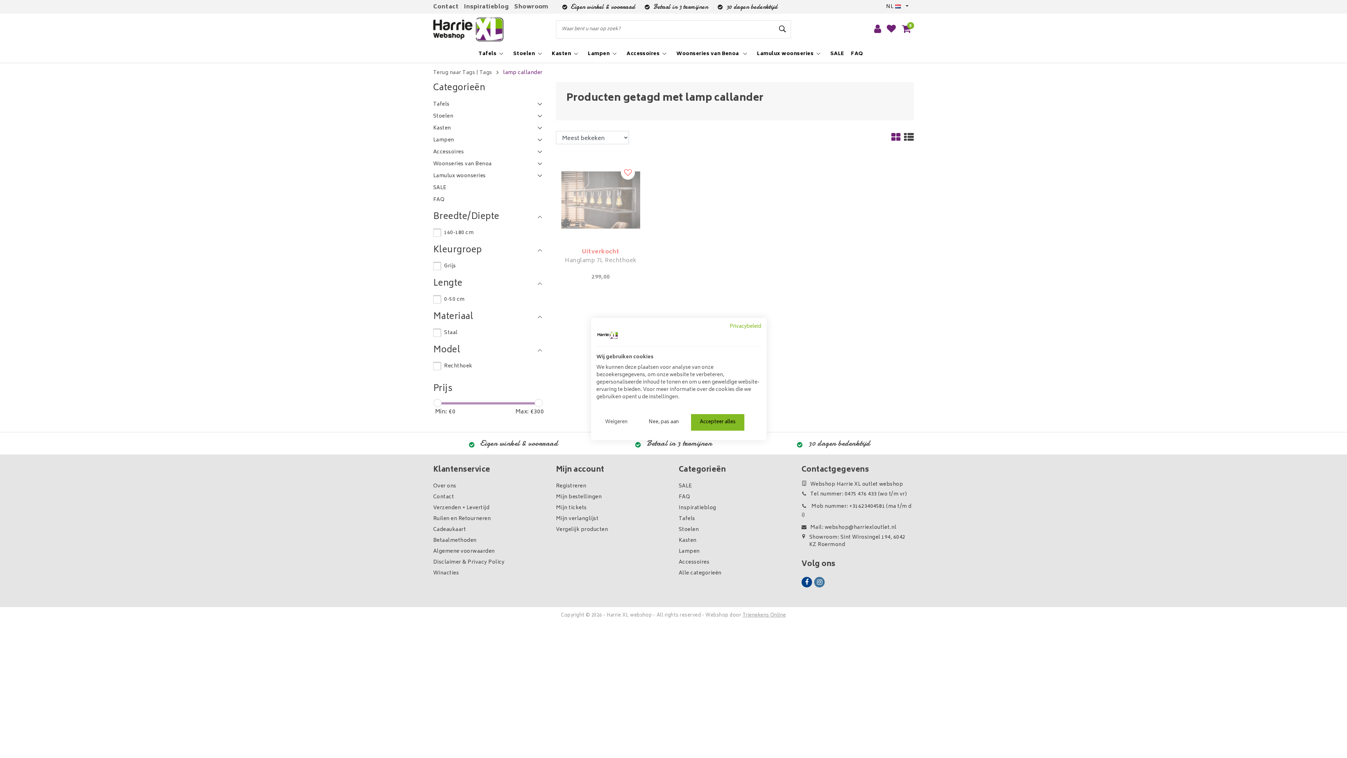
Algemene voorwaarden (464, 551)
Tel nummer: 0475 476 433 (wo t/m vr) (858, 494)
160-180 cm (459, 232)
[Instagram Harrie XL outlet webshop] (819, 582)
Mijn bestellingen (579, 497)
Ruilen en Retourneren (462, 518)
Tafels (687, 518)
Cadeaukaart (449, 529)
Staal (450, 332)
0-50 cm (454, 299)
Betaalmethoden (455, 540)
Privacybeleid (745, 327)
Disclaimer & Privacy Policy (469, 562)
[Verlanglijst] (891, 29)
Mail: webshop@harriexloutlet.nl (853, 527)
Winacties (446, 573)
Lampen (689, 551)
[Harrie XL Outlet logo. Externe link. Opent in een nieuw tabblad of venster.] (607, 335)
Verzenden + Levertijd (461, 508)
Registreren (571, 486)
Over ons (444, 486)
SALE (685, 486)
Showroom (531, 7)
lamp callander (523, 72)
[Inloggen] (877, 29)
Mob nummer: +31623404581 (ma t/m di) (857, 511)
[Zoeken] (782, 29)
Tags (486, 72)
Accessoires (694, 562)
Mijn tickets (571, 508)
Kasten (688, 540)
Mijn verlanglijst (577, 518)
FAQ (684, 497)
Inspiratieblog (486, 7)
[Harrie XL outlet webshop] (468, 30)
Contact (445, 7)
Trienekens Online (764, 616)
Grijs (450, 266)
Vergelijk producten (582, 529)
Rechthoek (458, 366)
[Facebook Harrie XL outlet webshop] (807, 582)
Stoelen (689, 529)
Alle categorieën (700, 573)
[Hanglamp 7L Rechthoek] (600, 200)
